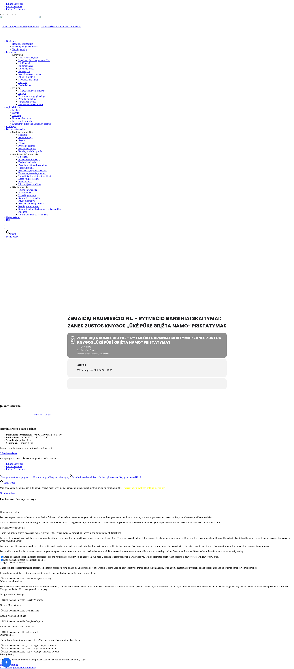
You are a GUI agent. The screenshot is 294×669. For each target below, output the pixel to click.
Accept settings (7, 667)
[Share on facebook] (147, 384)
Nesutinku (10, 493)
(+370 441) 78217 (42, 414)
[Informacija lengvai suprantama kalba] (7, 223)
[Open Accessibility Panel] (6, 662)
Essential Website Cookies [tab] (12, 527)
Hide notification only (25, 667)
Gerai (2, 493)
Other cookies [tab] (6, 634)
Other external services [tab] (11, 581)
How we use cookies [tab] (10, 512)
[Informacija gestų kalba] (7, 225)
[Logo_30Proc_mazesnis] (19, 26)
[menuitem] (150, 45)
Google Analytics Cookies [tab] (12, 562)
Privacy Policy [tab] (7, 654)
